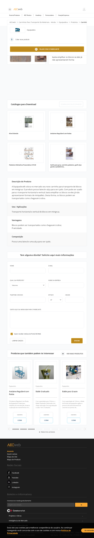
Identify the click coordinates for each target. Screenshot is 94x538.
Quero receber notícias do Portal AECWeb (27, 334)
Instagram (16, 487)
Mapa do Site (12, 457)
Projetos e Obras (15, 516)
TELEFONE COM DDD (16, 295)
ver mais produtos (75, 354)
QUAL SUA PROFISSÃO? (17, 280)
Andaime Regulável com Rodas (19, 392)
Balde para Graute (69, 391)
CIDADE (67, 295)
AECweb (13, 22)
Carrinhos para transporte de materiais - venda (37, 22)
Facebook (15, 473)
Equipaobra (63, 22)
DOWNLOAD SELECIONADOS (71, 104)
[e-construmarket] (16, 510)
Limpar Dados (17, 341)
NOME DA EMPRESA (54, 280)
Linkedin (15, 482)
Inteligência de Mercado (18, 521)
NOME (12, 266)
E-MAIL (50, 266)
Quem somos (12, 454)
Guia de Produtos (14, 15)
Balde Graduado (42, 391)
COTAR (20, 420)
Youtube (15, 478)
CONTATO (19, 415)
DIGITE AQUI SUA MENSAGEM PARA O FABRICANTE (25, 310)
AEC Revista (27, 15)
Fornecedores (49, 15)
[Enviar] (81, 505)
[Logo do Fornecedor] (17, 30)
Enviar (77, 341)
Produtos (74, 22)
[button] (9, 429)
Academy (38, 15)
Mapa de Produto (13, 459)
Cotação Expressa (63, 15)
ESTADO (51, 295)
